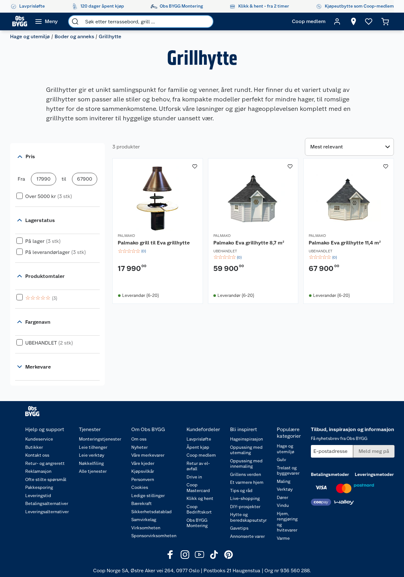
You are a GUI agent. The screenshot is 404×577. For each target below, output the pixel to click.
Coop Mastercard (198, 487)
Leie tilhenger (93, 447)
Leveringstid (38, 495)
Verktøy (285, 489)
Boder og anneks (74, 36)
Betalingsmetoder (330, 474)
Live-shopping (245, 498)
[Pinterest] (228, 554)
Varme (283, 538)
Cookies (139, 487)
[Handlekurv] (385, 21)
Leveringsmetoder (374, 474)
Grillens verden (245, 474)
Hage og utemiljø (30, 36)
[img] (158, 251)
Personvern (142, 479)
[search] (75, 21)
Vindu (283, 505)
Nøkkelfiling (91, 463)
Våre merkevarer (147, 455)
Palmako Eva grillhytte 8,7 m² (248, 243)
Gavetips (239, 528)
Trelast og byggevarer (288, 470)
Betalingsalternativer (46, 503)
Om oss (138, 439)
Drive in (194, 476)
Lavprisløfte (199, 439)
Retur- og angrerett (45, 463)
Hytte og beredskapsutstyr (248, 517)
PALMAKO (126, 235)
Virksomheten (145, 527)
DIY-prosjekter (245, 506)
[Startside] (19, 21)
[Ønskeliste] (368, 21)
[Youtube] (199, 554)
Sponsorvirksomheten (153, 535)
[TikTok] (214, 554)
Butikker (34, 447)
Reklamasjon (38, 471)
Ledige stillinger (148, 495)
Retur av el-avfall (198, 466)
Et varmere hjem (247, 482)
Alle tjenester (93, 471)
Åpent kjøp (198, 447)
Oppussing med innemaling (246, 463)
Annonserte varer (247, 536)
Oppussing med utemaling (246, 450)
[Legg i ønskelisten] (194, 166)
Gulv (281, 459)
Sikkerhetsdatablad (151, 511)
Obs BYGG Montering (197, 523)
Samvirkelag (143, 519)
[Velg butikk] (353, 21)
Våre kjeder (142, 463)
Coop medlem (201, 455)
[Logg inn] (337, 21)
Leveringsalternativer (47, 511)
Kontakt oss (37, 455)
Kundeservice (39, 439)
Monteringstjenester (100, 439)
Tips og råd (241, 490)
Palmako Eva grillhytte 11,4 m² (345, 243)
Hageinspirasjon (246, 439)
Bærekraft (141, 503)
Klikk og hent (200, 498)
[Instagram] (185, 554)
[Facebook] (170, 554)
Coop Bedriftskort (199, 509)
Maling (283, 481)
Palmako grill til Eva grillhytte (154, 243)
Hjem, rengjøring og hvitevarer (287, 522)
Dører (282, 497)
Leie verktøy (91, 455)
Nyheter (139, 447)
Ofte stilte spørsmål (45, 479)
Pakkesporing (39, 487)
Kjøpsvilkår (142, 471)
